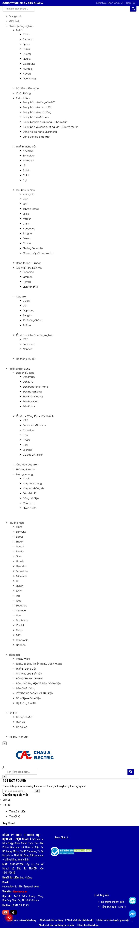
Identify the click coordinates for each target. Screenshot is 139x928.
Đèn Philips (29, 376)
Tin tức (13, 712)
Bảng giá (14, 654)
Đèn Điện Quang (33, 396)
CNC (25, 203)
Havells (27, 73)
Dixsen (26, 238)
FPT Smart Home (25, 469)
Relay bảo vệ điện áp (36, 116)
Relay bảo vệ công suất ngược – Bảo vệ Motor (50, 126)
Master (27, 218)
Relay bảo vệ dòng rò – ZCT (39, 102)
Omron (27, 243)
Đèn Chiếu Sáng (25, 688)
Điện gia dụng (24, 474)
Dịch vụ (20, 721)
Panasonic (29, 343)
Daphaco (28, 310)
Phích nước (29, 507)
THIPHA (27, 325)
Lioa (25, 444)
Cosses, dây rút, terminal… (38, 253)
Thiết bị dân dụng (19, 368)
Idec (25, 198)
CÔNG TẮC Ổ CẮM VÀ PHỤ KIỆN (34, 693)
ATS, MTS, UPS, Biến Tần (29, 673)
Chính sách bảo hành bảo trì (80, 920)
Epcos (26, 43)
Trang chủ (15, 16)
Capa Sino (29, 63)
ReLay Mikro (23, 658)
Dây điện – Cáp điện (28, 698)
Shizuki (26, 48)
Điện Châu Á (61, 837)
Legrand (28, 449)
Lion (25, 305)
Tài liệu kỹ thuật (18, 736)
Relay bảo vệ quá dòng (37, 112)
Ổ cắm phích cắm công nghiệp (35, 334)
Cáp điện (21, 296)
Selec (26, 213)
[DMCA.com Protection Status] (80, 849)
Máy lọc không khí (33, 488)
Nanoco (27, 348)
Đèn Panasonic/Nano (35, 386)
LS (24, 165)
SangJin (27, 315)
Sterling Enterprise (33, 248)
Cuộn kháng (23, 93)
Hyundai (28, 150)
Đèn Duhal (29, 406)
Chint (26, 175)
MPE (25, 339)
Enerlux (27, 58)
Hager (26, 439)
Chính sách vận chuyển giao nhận (113, 920)
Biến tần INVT (30, 286)
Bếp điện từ (29, 493)
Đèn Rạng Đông (32, 391)
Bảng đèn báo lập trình (36, 136)
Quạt (26, 478)
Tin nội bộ (21, 726)
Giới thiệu (15, 21)
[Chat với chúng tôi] (132, 914)
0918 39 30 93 (21, 905)
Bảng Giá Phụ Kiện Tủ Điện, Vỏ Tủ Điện (38, 683)
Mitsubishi (28, 160)
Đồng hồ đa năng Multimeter (40, 131)
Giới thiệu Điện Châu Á (109, 2)
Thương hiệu (16, 522)
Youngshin (28, 193)
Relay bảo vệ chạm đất (37, 107)
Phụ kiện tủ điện (25, 189)
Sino (25, 434)
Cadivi (27, 300)
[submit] (133, 9)
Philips (19, 630)
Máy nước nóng (32, 483)
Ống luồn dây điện (27, 464)
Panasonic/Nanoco (34, 425)
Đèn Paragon (30, 401)
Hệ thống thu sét (25, 358)
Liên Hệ (130, 2)
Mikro (26, 34)
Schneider (29, 155)
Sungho (27, 233)
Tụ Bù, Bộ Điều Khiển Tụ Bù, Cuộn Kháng (39, 663)
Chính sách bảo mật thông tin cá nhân (56, 925)
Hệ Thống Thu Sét (26, 703)
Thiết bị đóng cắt (26, 146)
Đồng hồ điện (31, 498)
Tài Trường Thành (33, 320)
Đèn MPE (28, 381)
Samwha (28, 39)
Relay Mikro (22, 98)
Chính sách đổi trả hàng (51, 920)
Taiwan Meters (31, 208)
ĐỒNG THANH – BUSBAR (29, 678)
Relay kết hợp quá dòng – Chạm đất (45, 121)
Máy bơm (28, 502)
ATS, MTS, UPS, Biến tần (29, 267)
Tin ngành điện (25, 716)
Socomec (28, 271)
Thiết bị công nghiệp (21, 25)
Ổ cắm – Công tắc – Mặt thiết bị (35, 416)
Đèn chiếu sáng (25, 372)
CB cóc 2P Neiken (33, 454)
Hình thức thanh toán (88, 925)
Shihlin (26, 170)
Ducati (27, 53)
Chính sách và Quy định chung (21, 920)
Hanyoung (29, 228)
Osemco (28, 276)
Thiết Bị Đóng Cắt (26, 668)
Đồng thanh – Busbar (28, 262)
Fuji (25, 180)
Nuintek (27, 68)
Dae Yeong (29, 78)
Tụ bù (19, 30)
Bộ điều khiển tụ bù (27, 88)
